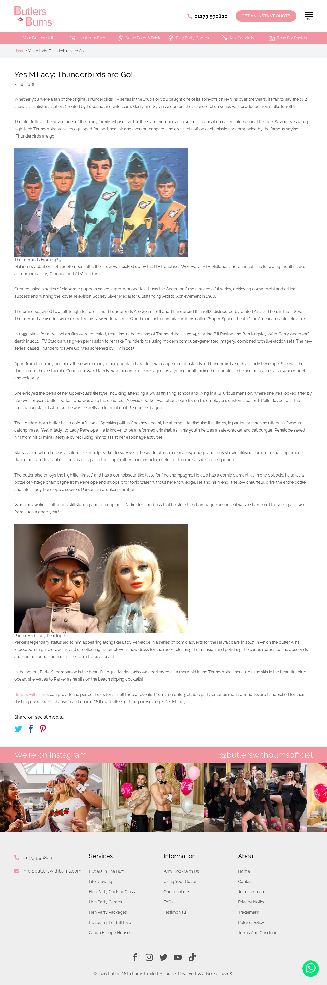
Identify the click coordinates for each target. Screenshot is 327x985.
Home (19, 51)
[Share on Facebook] (31, 730)
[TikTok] (192, 957)
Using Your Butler (180, 881)
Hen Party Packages (108, 912)
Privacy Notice (251, 902)
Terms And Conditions (258, 932)
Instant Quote (266, 16)
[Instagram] (149, 957)
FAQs (168, 902)
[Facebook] (135, 957)
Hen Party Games (105, 902)
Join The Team (251, 891)
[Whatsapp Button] (310, 968)
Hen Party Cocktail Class (112, 891)
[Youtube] (178, 957)
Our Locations (177, 891)
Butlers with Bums (31, 694)
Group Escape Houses (110, 932)
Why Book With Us (181, 871)
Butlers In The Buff (106, 871)
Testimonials (175, 912)
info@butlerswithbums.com (51, 871)
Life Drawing (100, 881)
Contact (245, 881)
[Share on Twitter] (18, 730)
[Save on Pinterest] (43, 730)
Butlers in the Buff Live (110, 922)
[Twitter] (163, 957)
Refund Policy (251, 922)
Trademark (248, 912)
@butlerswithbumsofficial (266, 755)
